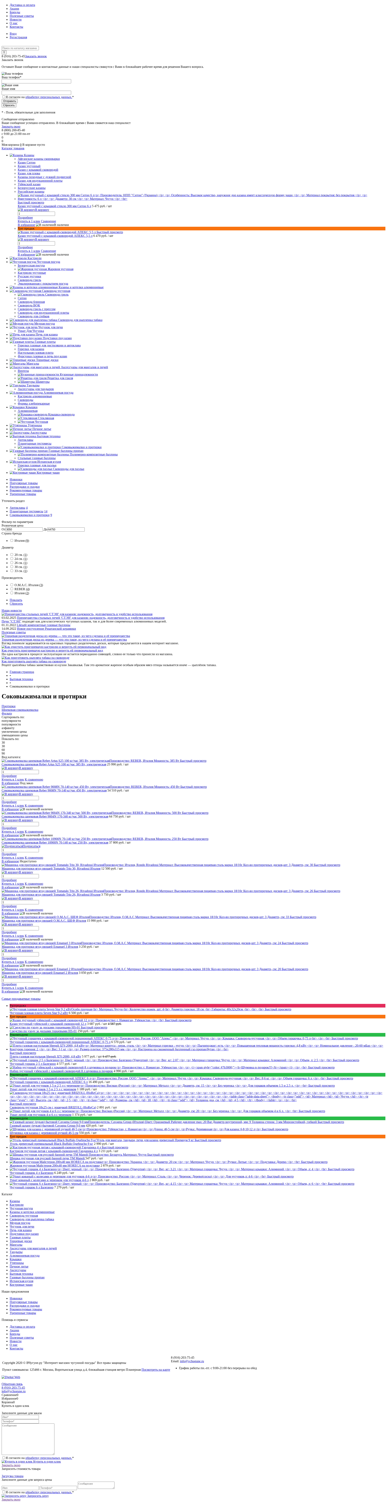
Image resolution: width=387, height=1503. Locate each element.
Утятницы (17, 1263)
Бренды (15, 12)
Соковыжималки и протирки (30, 515)
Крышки (16, 1259)
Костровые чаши (21, 1284)
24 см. (21, 558)
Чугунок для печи (22, 1226)
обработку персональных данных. (48, 97)
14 (45, 511)
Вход (13, 33)
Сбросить (16, 603)
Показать (16, 600)
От (3, 529)
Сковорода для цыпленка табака (32, 1219)
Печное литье (19, 1266)
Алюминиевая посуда (25, 1255)
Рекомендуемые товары (26, 490)
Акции (14, 8)
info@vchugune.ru (192, 1361)
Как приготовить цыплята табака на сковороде (34, 661)
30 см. (21, 567)
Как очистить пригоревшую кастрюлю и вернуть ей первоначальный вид (52, 650)
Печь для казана (21, 1230)
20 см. (21, 554)
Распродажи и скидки (25, 486)
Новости (16, 19)
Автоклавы (17, 507)
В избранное (26, 225)
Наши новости (12, 610)
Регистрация (18, 37)
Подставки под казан (24, 1233)
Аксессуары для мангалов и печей (33, 1248)
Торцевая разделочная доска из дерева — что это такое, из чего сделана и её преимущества (64, 639)
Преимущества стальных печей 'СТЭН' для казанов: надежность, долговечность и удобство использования (90, 617)
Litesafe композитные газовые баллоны (43, 625)
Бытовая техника (21, 1273)
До (45, 529)
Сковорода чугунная (24, 1215)
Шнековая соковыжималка (20, 710)
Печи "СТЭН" (11, 621)
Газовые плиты (20, 1237)
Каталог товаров (13, 148)
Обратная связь (12, 1384)
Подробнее (25, 217)
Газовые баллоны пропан (27, 1277)
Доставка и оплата (22, 5)
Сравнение (48, 221)
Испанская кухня (21, 1281)
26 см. (21, 563)
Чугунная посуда (21, 1208)
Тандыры (16, 1252)
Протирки (9, 706)
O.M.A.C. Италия (29, 585)
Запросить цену (37, 1496)
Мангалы (16, 1244)
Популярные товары (24, 483)
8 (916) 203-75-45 (13, 1387)
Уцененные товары (23, 494)
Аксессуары (18, 1270)
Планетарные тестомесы (26, 511)
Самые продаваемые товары (21, 998)
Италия (22, 540)
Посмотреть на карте (155, 1369)
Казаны (15, 1201)
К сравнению (34, 779)
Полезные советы (22, 16)
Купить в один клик (46, 1461)
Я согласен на (40, 97)
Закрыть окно (11, 126)
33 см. (21, 571)
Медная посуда (20, 1223)
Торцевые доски (21, 1241)
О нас (14, 23)
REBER (22, 589)
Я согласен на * (40, 1458)
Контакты (16, 26)
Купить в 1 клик (29, 221)
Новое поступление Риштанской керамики (46, 628)
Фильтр (7, 713)
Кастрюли (17, 1204)
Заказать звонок (36, 56)
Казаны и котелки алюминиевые (32, 1212)
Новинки (16, 479)
